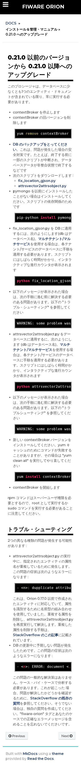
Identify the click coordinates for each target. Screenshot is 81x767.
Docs (11, 23)
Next (65, 736)
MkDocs (30, 754)
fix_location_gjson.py (37, 181)
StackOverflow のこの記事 (35, 635)
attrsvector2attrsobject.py (42, 186)
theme (58, 754)
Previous (18, 736)
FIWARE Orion (43, 6)
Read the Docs (40, 759)
